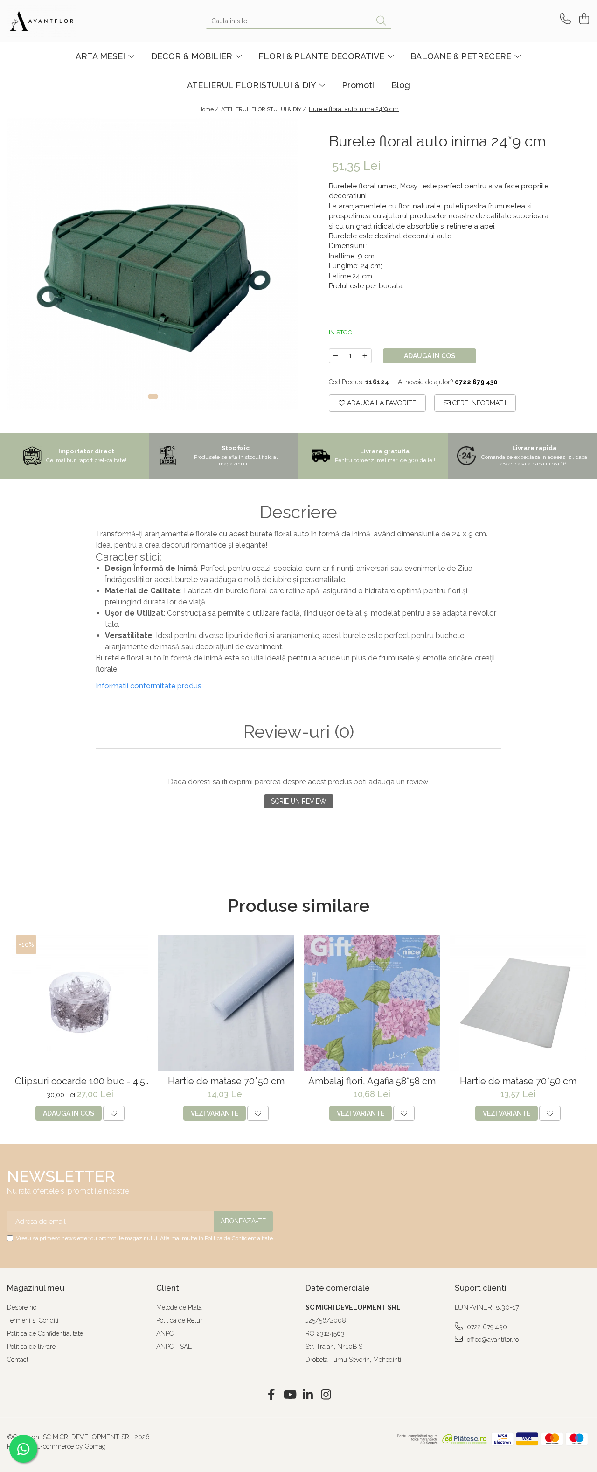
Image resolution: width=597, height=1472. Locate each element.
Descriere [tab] (298, 512)
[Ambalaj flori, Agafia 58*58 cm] (372, 1003)
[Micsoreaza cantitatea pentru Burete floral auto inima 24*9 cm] (335, 355)
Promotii (359, 85)
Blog (400, 85)
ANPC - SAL (174, 1346)
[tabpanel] (152, 264)
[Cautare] (381, 21)
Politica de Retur (179, 1320)
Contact (17, 1359)
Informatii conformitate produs (148, 685)
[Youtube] (289, 1395)
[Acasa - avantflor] (53, 21)
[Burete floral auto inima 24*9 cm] (152, 264)
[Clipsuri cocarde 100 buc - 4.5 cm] (80, 1003)
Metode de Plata (179, 1307)
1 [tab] (153, 396)
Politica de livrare (31, 1346)
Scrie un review (298, 801)
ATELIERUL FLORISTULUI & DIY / (264, 109)
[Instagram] (326, 1395)
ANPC (165, 1333)
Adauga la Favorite (380, 403)
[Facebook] (271, 1395)
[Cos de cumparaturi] (583, 19)
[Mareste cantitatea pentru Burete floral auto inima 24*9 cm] (365, 355)
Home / (209, 109)
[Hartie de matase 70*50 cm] (226, 1003)
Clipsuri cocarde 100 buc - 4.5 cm (80, 1081)
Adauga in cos (429, 356)
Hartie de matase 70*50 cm (226, 1081)
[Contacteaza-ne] (563, 19)
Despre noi (22, 1307)
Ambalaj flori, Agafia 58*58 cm (372, 1081)
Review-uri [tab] (298, 732)
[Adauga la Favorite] (114, 1113)
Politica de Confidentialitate (239, 1238)
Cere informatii (478, 403)
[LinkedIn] (307, 1395)
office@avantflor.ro (492, 1339)
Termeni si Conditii (33, 1320)
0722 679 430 (486, 1327)
